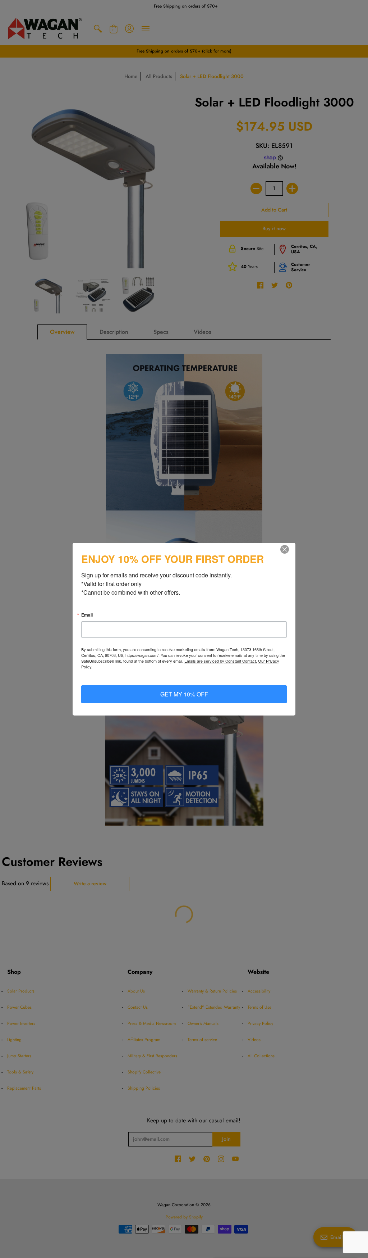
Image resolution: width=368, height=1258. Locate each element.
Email (87, 615)
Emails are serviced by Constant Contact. (220, 661)
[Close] (289, 549)
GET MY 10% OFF (184, 694)
